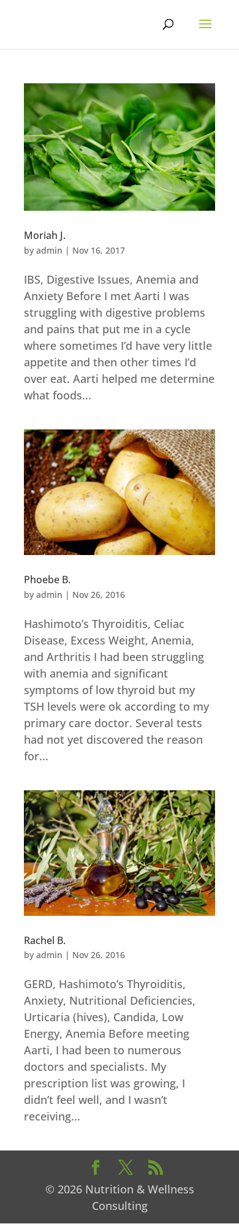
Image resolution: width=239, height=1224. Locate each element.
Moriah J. (45, 235)
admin (49, 250)
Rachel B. (45, 940)
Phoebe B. (47, 579)
